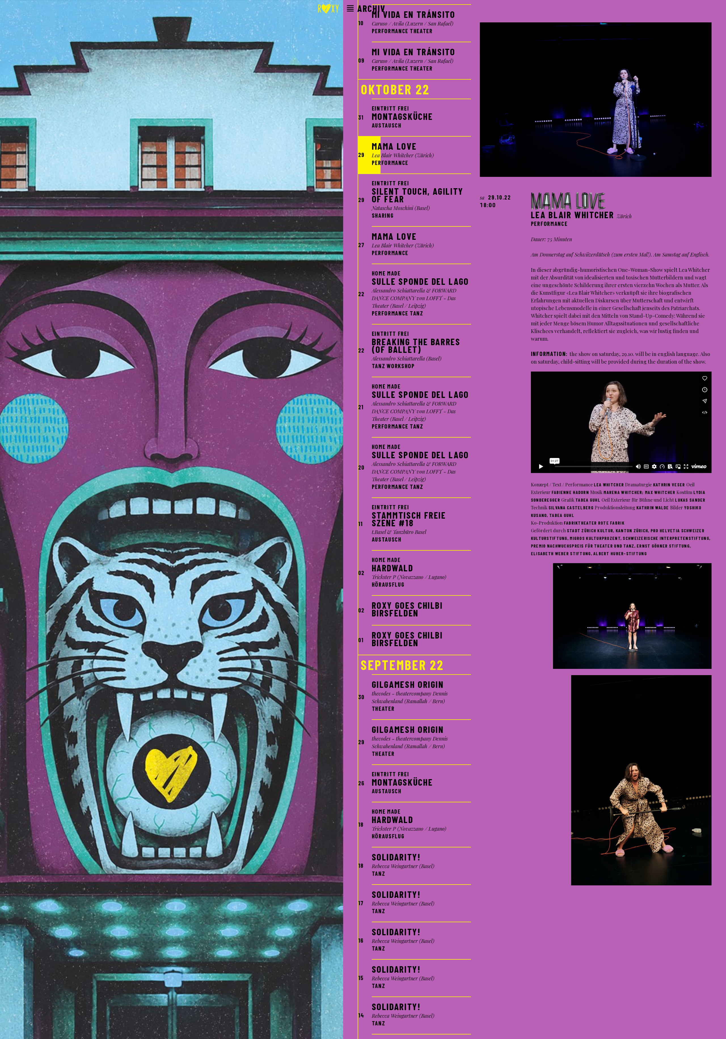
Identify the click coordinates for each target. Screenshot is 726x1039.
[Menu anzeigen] (350, 8)
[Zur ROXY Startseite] (328, 10)
